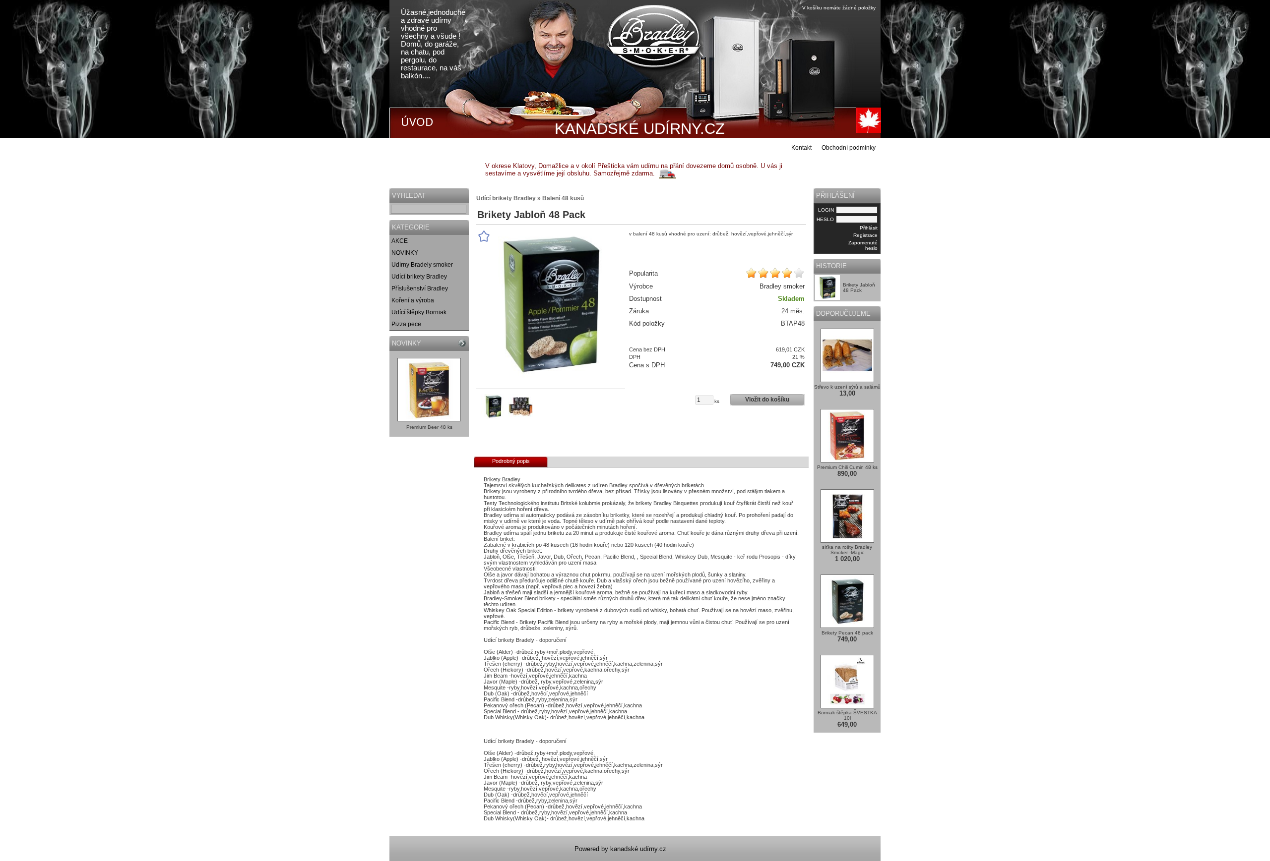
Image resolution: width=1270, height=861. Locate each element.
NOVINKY (404, 252)
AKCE (399, 240)
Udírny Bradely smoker (422, 264)
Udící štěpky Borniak (418, 312)
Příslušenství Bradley (419, 288)
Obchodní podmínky (849, 147)
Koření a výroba (412, 300)
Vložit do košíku (767, 399)
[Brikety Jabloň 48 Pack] (550, 304)
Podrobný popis (511, 461)
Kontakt (801, 147)
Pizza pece (406, 324)
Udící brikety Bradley (419, 276)
